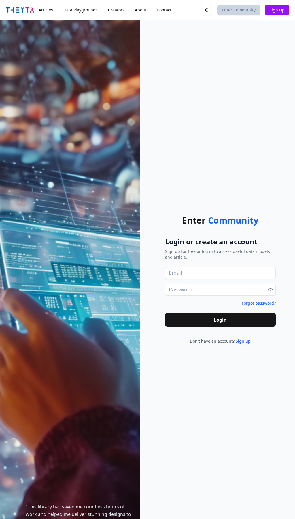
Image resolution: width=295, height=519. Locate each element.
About (140, 10)
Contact (164, 10)
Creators (116, 10)
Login (220, 320)
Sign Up (277, 10)
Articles (46, 10)
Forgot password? (259, 303)
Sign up (243, 341)
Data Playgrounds (80, 10)
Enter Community (239, 10)
